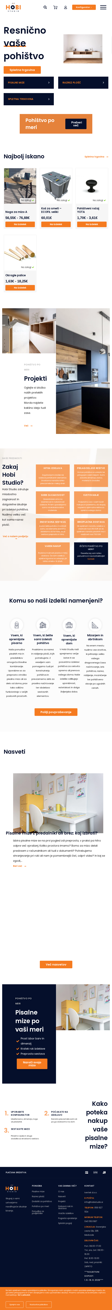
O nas (61, 1191)
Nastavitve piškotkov (39, 1304)
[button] (65, 7)
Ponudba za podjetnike (38, 1212)
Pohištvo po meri (40, 1206)
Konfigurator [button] (83, 7)
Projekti (61, 1201)
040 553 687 (90, 1221)
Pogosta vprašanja (67, 1218)
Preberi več (76, 123)
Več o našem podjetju (15, 536)
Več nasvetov (56, 964)
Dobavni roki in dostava (65, 1207)
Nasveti (62, 1196)
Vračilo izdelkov (66, 1213)
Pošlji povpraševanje (56, 712)
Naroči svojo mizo (32, 1063)
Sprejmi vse (14, 1304)
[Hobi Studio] (12, 7)
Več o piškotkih (24, 1295)
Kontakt (91, 559)
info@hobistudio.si (93, 1202)
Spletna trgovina (22, 70)
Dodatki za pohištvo (42, 1201)
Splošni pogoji (65, 1223)
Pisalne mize (38, 1191)
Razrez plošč (38, 1196)
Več (26, 426)
